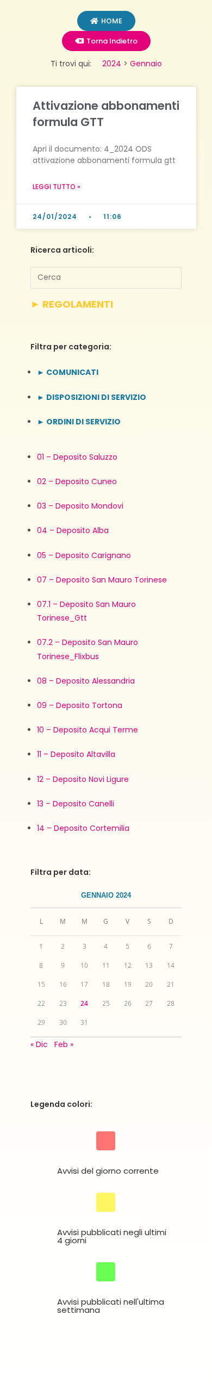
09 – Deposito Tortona (79, 705)
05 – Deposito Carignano (84, 555)
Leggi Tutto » (56, 186)
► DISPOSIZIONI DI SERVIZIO (91, 397)
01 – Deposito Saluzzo (77, 457)
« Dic (39, 1044)
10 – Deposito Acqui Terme (87, 729)
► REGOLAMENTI (71, 304)
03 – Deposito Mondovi (80, 505)
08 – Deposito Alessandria (86, 680)
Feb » (63, 1044)
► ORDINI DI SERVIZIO (79, 421)
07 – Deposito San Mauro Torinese (102, 579)
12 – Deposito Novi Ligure (83, 779)
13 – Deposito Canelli (75, 803)
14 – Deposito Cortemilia (83, 828)
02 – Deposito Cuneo (77, 481)
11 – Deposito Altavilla (76, 754)
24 (84, 1003)
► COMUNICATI (67, 372)
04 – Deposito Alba (73, 530)
